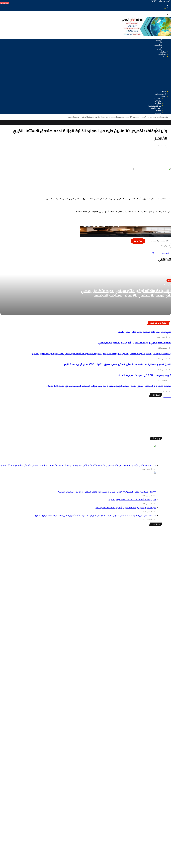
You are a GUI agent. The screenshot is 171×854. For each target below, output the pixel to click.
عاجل (160, 42)
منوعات (157, 101)
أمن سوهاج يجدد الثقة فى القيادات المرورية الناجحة (144, 375)
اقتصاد (163, 56)
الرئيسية (158, 40)
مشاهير (158, 113)
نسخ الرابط (138, 241)
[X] (170, 394)
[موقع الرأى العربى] (146, 35)
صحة (164, 91)
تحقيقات (157, 98)
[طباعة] (170, 152)
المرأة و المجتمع (154, 106)
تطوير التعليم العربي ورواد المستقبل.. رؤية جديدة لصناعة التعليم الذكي (134, 343)
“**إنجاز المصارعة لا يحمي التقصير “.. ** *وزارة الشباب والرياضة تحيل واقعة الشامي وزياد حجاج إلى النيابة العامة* (107, 492)
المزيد (163, 96)
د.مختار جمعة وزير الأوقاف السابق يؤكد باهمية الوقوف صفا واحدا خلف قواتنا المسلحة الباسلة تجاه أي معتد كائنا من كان (108, 386)
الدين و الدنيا (156, 108)
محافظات (162, 54)
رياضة (159, 49)
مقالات (158, 103)
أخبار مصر (158, 45)
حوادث (163, 52)
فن (161, 47)
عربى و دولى (160, 94)
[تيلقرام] (170, 397)
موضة (158, 110)
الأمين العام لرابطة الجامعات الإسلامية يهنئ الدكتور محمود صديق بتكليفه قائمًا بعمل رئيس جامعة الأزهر (117, 364)
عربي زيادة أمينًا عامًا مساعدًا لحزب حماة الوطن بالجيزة (144, 332)
